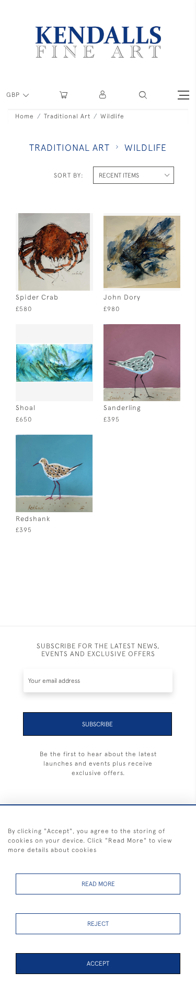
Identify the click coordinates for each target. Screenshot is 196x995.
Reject (98, 923)
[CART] (63, 95)
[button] (142, 95)
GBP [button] (14, 94)
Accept (98, 963)
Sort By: (69, 175)
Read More (98, 884)
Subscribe (97, 724)
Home (24, 116)
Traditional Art (67, 116)
